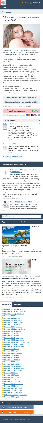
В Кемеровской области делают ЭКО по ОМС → (22, 102)
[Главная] (2, 12)
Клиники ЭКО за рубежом (13, 397)
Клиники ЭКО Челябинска (13, 388)
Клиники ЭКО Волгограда (13, 322)
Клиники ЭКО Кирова (12, 335)
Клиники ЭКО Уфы (11, 386)
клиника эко (21, 106)
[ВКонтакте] (27, 115)
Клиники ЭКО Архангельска (14, 314)
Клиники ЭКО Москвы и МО (14, 309)
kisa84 (5, 124)
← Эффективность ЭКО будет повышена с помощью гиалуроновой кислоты (22, 97)
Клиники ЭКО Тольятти (12, 377)
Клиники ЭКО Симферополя (14, 368)
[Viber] (34, 115)
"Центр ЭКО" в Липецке (17, 50)
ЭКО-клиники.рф (6, 198)
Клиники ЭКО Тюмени (12, 381)
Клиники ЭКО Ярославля (13, 392)
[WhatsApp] (36, 115)
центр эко (29, 106)
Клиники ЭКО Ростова (12, 360)
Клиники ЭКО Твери (11, 375)
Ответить (10, 139)
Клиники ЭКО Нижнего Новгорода (16, 342)
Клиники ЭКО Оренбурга (13, 353)
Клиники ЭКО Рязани (12, 362)
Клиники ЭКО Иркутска (12, 331)
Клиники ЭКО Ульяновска (13, 384)
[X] (32, 115)
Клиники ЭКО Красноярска (14, 340)
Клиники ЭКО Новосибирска (14, 346)
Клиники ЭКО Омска (11, 349)
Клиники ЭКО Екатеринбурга (14, 329)
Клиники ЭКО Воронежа (13, 325)
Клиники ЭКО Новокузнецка (14, 344)
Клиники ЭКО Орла (11, 351)
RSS (39, 124)
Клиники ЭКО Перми (11, 357)
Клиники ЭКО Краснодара (13, 338)
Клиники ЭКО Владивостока (14, 320)
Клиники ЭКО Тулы (11, 379)
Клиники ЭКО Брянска (12, 318)
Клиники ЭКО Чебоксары (13, 390)
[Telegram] (39, 115)
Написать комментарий (13, 156)
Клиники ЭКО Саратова (12, 366)
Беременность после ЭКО (21, 202)
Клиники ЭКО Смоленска (13, 371)
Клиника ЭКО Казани (11, 333)
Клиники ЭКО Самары (12, 364)
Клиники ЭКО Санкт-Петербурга (15, 311)
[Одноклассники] (29, 115)
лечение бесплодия (11, 106)
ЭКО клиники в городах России (15, 395)
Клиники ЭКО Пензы (11, 355)
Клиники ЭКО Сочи (11, 373)
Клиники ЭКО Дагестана (13, 327)
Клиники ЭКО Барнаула (12, 316)
